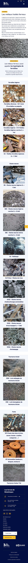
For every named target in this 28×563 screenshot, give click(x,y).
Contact (26, 226)
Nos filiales (5, 525)
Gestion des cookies (7, 527)
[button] (24, 4)
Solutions (5, 521)
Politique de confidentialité (14, 554)
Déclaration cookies (7, 529)
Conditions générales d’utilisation (14, 559)
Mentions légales (14, 552)
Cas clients (5, 523)
